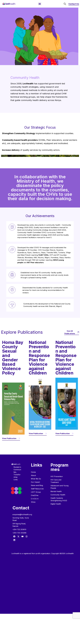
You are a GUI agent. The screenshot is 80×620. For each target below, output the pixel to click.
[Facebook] (14, 536)
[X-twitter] (18, 536)
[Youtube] (22, 536)
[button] (39, 4)
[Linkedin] (14, 540)
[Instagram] (26, 536)
